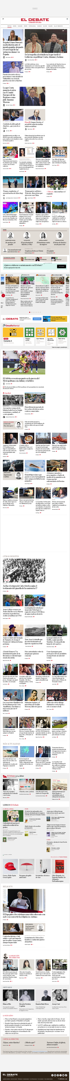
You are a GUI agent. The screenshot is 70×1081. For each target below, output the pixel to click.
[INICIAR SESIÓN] (67, 19)
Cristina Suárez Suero (28, 143)
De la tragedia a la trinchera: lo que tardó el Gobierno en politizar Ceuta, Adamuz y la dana (44, 56)
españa (14, 26)
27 (20, 197)
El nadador (50, 251)
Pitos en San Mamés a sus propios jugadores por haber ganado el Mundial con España (18, 1020)
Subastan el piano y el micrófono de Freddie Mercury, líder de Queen (33, 705)
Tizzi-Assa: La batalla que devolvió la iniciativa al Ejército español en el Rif (34, 642)
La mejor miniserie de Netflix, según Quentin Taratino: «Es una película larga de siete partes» (56, 641)
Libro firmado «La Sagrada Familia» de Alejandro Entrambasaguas (59, 878)
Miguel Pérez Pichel (6, 660)
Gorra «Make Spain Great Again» (9, 876)
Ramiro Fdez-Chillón (6, 981)
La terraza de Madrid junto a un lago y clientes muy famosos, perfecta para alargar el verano (59, 732)
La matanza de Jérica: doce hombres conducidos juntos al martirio (35, 940)
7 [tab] (40, 312)
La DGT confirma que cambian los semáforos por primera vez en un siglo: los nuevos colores (59, 219)
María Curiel (5, 143)
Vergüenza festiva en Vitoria (34, 251)
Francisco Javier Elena (30, 829)
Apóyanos (61, 266)
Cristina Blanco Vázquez (50, 646)
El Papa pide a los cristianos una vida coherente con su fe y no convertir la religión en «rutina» (24, 915)
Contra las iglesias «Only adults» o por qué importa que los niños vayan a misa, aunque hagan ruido (12, 939)
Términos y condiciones (23, 1079)
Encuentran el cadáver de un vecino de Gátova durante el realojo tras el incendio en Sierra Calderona (42, 289)
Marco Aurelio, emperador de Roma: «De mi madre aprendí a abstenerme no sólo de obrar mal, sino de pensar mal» (51, 1020)
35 (41, 223)
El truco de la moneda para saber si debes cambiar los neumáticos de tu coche (59, 504)
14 (8, 591)
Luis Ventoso (27, 240)
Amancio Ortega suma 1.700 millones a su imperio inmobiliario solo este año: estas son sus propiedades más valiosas (9, 450)
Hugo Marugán (21, 171)
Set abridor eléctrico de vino (43, 876)
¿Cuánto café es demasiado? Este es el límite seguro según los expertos (26, 448)
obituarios (7, 987)
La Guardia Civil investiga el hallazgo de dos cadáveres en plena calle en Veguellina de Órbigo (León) (59, 765)
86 (35, 197)
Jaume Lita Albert (6, 168)
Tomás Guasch (7, 472)
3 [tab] (33, 312)
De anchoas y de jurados (10, 243)
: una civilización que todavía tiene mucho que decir (55, 812)
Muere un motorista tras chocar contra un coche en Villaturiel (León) (26, 501)
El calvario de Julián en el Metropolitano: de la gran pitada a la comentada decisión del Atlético (23, 387)
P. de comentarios (48, 1079)
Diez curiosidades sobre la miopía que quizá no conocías (34, 654)
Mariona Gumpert (43, 240)
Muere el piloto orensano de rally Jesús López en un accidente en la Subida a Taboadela (10, 502)
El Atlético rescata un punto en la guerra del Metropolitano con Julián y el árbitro (21, 379)
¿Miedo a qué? (30, 1043)
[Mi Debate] (10, 319)
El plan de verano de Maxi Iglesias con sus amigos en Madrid (9, 731)
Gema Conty (5, 507)
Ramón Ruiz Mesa (42, 1004)
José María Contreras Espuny (24, 794)
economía (20, 26)
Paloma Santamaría (22, 453)
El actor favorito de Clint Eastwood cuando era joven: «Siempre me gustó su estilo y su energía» (10, 679)
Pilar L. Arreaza (21, 685)
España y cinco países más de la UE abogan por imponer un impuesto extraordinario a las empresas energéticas (43, 218)
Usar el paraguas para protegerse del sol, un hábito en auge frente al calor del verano (57, 655)
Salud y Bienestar (58, 26)
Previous (3, 295)
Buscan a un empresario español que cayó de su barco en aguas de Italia (59, 447)
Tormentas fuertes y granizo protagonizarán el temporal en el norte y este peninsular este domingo (59, 751)
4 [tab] (35, 312)
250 (13, 57)
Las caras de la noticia (9, 257)
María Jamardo (8, 57)
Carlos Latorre (38, 295)
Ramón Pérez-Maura (10, 240)
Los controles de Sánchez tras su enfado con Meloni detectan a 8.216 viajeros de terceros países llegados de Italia (56, 66)
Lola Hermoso (5, 684)
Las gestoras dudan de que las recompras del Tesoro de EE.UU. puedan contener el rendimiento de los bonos (43, 762)
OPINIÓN (4, 229)
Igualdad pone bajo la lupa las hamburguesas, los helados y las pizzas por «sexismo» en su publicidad (51, 1031)
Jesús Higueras (29, 924)
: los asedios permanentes (33, 827)
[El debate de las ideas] (35, 776)
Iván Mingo (37, 512)
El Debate (26, 71)
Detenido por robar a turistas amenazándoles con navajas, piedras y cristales (57, 302)
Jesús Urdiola (8, 383)
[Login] (67, 19)
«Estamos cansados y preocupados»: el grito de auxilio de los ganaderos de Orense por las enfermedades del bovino (56, 477)
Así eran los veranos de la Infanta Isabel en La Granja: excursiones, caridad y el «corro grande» (12, 411)
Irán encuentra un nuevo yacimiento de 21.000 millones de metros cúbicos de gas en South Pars (34, 424)
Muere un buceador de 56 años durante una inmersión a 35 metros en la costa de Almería (27, 303)
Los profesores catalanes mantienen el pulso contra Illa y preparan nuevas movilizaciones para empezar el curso (12, 301)
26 (10, 618)
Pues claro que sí (8, 426)
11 (16, 416)
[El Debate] (35, 20)
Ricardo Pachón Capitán (25, 1005)
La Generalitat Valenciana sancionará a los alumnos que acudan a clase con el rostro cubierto (10, 163)
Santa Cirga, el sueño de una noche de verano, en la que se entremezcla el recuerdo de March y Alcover (57, 290)
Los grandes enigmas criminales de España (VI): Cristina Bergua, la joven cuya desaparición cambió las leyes (26, 165)
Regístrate (37, 318)
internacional (32, 26)
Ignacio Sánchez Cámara (13, 251)
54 (57, 223)
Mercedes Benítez (28, 413)
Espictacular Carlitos (8, 476)
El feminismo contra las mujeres (43, 243)
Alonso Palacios (27, 483)
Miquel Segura (53, 296)
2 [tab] (31, 312)
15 (32, 483)
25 (34, 143)
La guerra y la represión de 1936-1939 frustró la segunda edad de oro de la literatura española (43, 732)
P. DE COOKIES (40, 1079)
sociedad (39, 26)
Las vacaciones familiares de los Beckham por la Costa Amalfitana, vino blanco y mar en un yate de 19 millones (13, 707)
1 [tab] (29, 312)
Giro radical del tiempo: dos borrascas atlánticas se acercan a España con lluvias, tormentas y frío (10, 217)
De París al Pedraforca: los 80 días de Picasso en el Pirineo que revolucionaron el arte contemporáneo (12, 289)
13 (44, 737)
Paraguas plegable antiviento (25, 876)
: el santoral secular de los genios (11, 825)
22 (11, 130)
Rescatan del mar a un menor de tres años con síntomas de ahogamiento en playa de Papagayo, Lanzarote (10, 762)
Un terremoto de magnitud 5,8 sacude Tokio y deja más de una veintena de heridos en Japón (26, 762)
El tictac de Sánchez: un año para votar (59, 243)
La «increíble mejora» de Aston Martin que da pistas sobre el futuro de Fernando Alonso (59, 679)
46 (19, 251)
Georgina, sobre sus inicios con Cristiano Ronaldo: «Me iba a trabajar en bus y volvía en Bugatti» (26, 680)
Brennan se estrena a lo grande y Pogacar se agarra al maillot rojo (42, 678)
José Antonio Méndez (6, 945)
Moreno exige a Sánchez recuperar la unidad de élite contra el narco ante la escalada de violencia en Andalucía (43, 163)
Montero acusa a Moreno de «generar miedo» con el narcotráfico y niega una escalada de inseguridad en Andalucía (27, 291)
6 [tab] (38, 312)
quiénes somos (6, 1079)
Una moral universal (14, 250)
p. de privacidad (33, 1079)
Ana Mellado (54, 737)
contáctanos (13, 1079)
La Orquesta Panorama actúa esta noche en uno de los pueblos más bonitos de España (42, 300)
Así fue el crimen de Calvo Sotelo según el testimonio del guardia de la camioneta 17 (20, 587)
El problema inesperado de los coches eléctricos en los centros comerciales (34, 409)
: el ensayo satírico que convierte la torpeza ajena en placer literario (56, 826)
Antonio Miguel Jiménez (52, 815)
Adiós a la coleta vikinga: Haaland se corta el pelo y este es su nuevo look (55, 705)
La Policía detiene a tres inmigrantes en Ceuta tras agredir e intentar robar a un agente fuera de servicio (35, 66)
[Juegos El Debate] (35, 325)
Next (66, 295)
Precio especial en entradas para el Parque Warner (58, 319)
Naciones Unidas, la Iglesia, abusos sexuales (56, 1044)
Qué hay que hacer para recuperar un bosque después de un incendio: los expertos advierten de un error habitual (43, 449)
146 (8, 83)
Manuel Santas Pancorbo (40, 168)
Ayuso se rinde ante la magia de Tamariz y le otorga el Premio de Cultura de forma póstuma (13, 641)
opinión (25, 26)
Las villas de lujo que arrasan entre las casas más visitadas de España (59, 161)
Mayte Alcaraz (30, 129)
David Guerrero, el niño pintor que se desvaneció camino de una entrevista (43, 973)
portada (9, 26)
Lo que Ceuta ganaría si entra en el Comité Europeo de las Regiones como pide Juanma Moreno (9, 95)
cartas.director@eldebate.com (39, 1051)
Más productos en (59, 857)
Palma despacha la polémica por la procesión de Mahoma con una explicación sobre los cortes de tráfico (35, 138)
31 (30, 71)
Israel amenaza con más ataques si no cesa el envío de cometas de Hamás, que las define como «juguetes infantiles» (26, 219)
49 (26, 977)
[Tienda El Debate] (10, 856)
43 (32, 413)
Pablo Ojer (7, 105)
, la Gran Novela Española (57, 843)
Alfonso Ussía (7, 423)
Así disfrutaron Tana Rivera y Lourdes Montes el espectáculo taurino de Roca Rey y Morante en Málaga (26, 733)
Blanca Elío (7, 1004)
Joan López (8, 130)
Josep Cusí (56, 1004)
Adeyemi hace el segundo (56, 193)
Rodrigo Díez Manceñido (29, 616)
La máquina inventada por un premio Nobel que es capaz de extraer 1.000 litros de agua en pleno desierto (35, 611)
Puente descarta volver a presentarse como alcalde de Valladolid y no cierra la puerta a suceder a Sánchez (13, 78)
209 (36, 59)
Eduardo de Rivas (60, 240)
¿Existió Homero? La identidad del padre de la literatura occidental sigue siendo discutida (12, 655)
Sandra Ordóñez (5, 222)
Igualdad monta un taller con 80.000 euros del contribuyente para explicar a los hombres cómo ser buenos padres (13, 138)
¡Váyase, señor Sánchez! (11, 1043)
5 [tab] (36, 312)
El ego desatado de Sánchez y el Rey (27, 243)
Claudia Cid (5, 456)
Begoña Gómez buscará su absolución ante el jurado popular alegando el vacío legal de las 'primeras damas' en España (13, 48)
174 (11, 981)
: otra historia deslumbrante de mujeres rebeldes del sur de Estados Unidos (35, 813)
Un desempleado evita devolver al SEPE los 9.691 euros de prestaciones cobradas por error (58, 975)
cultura (45, 26)
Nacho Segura (54, 165)
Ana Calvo (5, 829)
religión (50, 26)
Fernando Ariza (50, 845)
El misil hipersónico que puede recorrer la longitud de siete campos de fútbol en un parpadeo (35, 478)
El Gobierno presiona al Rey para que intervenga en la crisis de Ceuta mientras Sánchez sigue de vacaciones (10, 975)
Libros (11, 805)
